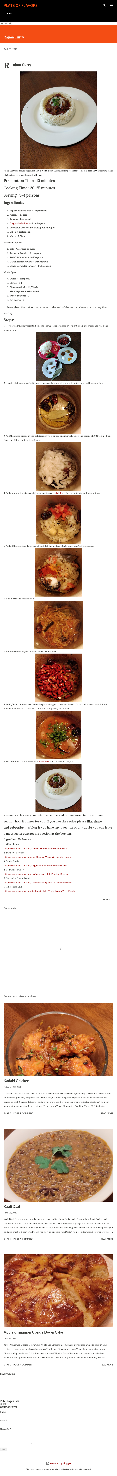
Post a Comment (23, 1113)
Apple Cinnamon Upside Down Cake (33, 1332)
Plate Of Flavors (20, 5)
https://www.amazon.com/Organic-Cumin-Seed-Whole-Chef (35, 865)
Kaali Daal (12, 1206)
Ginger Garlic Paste (20, 223)
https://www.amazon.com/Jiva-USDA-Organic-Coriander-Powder (38, 882)
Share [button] (106, 899)
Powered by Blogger (60, 1463)
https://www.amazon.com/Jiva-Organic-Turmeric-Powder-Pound (37, 857)
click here (60, 493)
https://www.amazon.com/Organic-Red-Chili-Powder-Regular (36, 874)
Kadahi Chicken (16, 1080)
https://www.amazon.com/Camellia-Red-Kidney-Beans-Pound (35, 848)
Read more (107, 1113)
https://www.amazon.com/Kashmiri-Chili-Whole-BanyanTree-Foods (39, 891)
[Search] (104, 5)
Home (8, 13)
